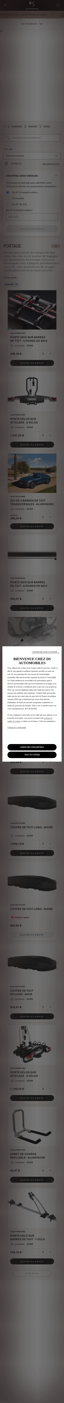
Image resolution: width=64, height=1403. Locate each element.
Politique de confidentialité (16, 727)
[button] (45, 652)
